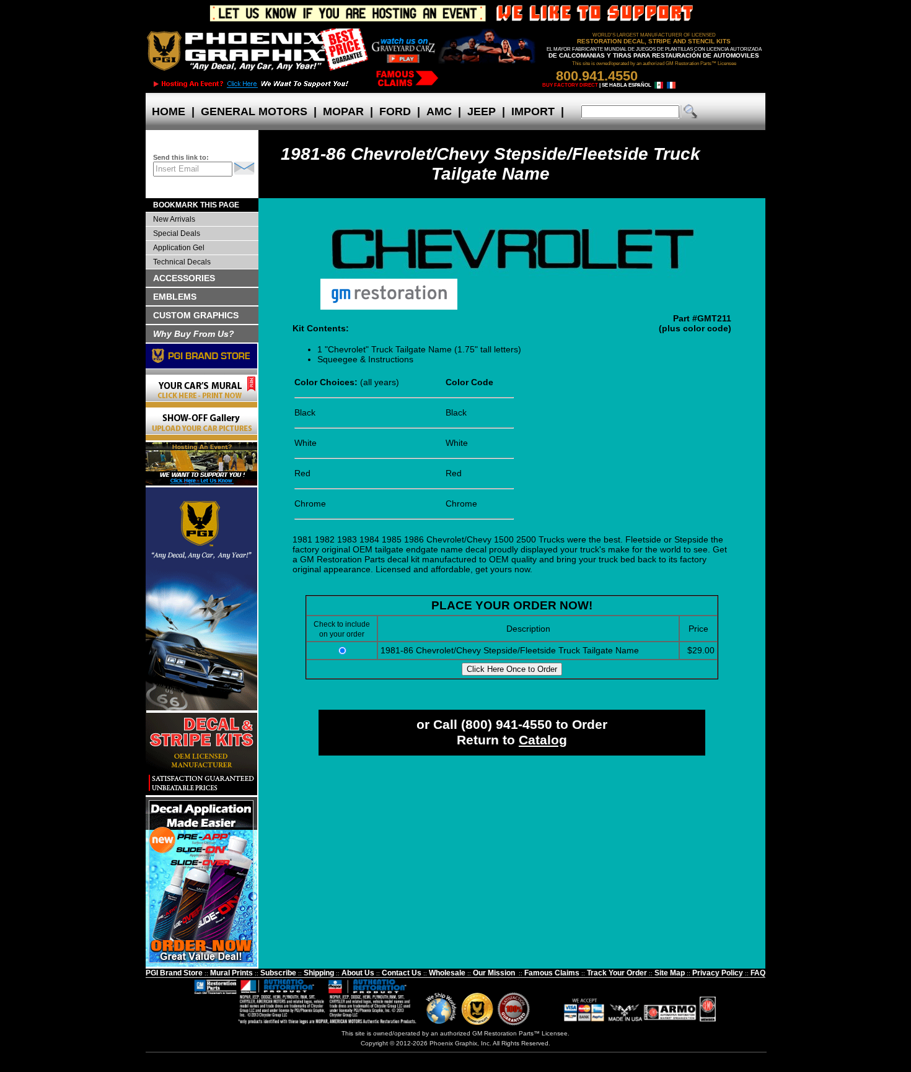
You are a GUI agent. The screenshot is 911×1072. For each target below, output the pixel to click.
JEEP (481, 111)
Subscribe (278, 973)
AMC (439, 111)
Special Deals (176, 233)
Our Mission (494, 973)
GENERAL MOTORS (254, 111)
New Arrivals (174, 219)
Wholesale (447, 973)
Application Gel (179, 247)
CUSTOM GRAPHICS (196, 315)
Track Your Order (617, 973)
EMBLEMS (174, 297)
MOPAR (343, 111)
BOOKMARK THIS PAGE (196, 205)
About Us (357, 973)
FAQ (757, 973)
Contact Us (401, 973)
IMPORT (533, 111)
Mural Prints (231, 973)
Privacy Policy (717, 973)
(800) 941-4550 (506, 724)
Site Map (669, 973)
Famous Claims (551, 973)
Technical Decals (182, 262)
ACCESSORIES (184, 278)
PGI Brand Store (174, 973)
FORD (395, 111)
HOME (168, 111)
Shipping (319, 973)
